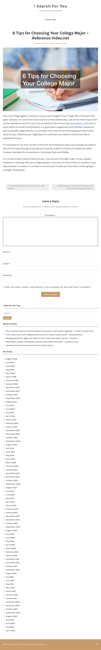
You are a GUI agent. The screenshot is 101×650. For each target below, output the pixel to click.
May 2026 (10, 370)
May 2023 (10, 498)
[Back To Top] (97, 644)
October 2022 (12, 523)
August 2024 (11, 445)
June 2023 (10, 495)
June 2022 (10, 537)
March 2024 (11, 462)
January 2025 (11, 427)
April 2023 (10, 502)
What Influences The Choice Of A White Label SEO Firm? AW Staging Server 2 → (75, 187)
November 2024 (13, 434)
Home (51, 43)
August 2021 (11, 573)
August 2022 (11, 530)
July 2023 (10, 491)
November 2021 (12, 563)
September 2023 (13, 484)
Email (7, 263)
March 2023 (11, 505)
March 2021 (11, 591)
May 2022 (10, 541)
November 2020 (13, 605)
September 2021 (13, 570)
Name (7, 252)
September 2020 (13, 613)
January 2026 (11, 384)
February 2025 (12, 423)
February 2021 (12, 595)
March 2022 (11, 548)
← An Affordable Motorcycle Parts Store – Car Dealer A (26, 187)
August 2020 (11, 616)
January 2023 (11, 512)
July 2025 (10, 405)
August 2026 (11, 359)
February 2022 (12, 552)
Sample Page (50, 19)
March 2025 (11, 420)
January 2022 (11, 555)
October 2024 (12, 437)
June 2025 (10, 409)
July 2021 (10, 577)
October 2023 (12, 480)
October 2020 (12, 609)
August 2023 (11, 487)
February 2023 (12, 509)
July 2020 (10, 620)
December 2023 (13, 473)
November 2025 (13, 391)
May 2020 (10, 627)
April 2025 (10, 416)
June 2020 (10, 623)
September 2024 (13, 441)
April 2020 (10, 630)
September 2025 (13, 398)
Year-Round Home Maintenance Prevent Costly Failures (29, 345)
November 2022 (13, 520)
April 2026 (10, 373)
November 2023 (13, 477)
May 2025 (10, 412)
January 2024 (11, 470)
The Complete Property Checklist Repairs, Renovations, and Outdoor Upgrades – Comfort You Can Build (50, 331)
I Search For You (50, 6)
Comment (51, 215)
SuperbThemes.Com (39, 644)
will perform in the (79, 123)
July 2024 (10, 448)
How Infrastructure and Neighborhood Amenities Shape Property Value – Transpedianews (44, 335)
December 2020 (13, 602)
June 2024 (10, 452)
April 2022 (10, 545)
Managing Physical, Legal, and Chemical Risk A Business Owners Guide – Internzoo (41, 338)
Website (7, 275)
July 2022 (10, 534)
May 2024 (10, 455)
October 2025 (11, 395)
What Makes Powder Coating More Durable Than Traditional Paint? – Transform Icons (42, 342)
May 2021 (10, 584)
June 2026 (10, 366)
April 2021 (10, 588)
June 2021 (10, 580)
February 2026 (12, 380)
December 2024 (13, 430)
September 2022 (13, 527)
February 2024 (12, 466)
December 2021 (12, 559)
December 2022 (13, 516)
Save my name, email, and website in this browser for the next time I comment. (48, 287)
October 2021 (11, 566)
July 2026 (10, 362)
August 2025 (11, 402)
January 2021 (11, 598)
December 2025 (12, 387)
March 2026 (11, 377)
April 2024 (10, 459)
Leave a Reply (61, 43)
